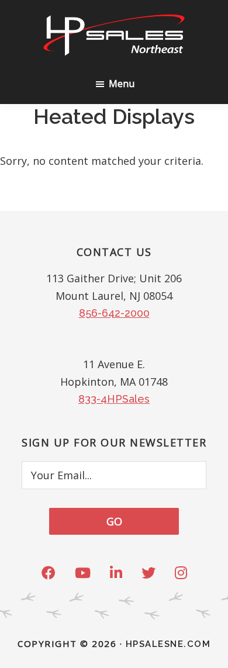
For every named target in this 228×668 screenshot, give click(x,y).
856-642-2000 (114, 313)
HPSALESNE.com (168, 644)
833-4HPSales (114, 399)
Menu (121, 83)
